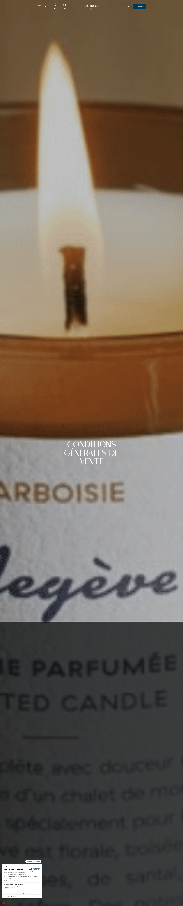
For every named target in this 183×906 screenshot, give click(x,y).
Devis (127, 6)
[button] (47, 6)
